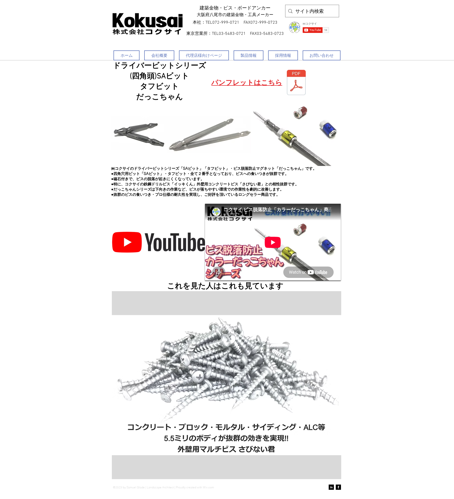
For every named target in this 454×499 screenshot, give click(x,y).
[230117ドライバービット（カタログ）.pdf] (296, 83)
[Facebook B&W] (338, 487)
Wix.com (208, 487)
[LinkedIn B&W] (331, 487)
